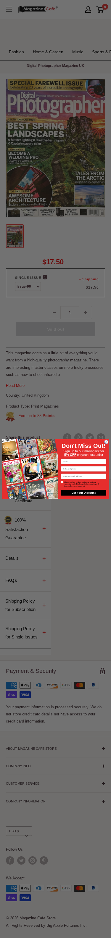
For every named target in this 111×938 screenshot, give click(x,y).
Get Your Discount (84, 492)
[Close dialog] (106, 442)
